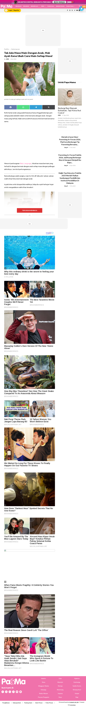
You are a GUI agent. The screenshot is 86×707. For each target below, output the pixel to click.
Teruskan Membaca (29, 210)
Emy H (66, 147)
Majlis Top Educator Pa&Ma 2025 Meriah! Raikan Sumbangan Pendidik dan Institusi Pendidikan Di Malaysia (70, 178)
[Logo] (6, 6)
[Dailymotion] (20, 692)
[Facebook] (67, 10)
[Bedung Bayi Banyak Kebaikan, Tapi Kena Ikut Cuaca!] (70, 97)
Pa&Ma (6, 49)
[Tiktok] (74, 10)
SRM (7, 59)
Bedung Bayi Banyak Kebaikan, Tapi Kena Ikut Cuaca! (69, 110)
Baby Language (25, 163)
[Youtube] (77, 10)
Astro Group (73, 705)
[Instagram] (70, 10)
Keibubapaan (15, 49)
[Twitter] (72, 10)
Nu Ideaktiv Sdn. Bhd (74, 702)
